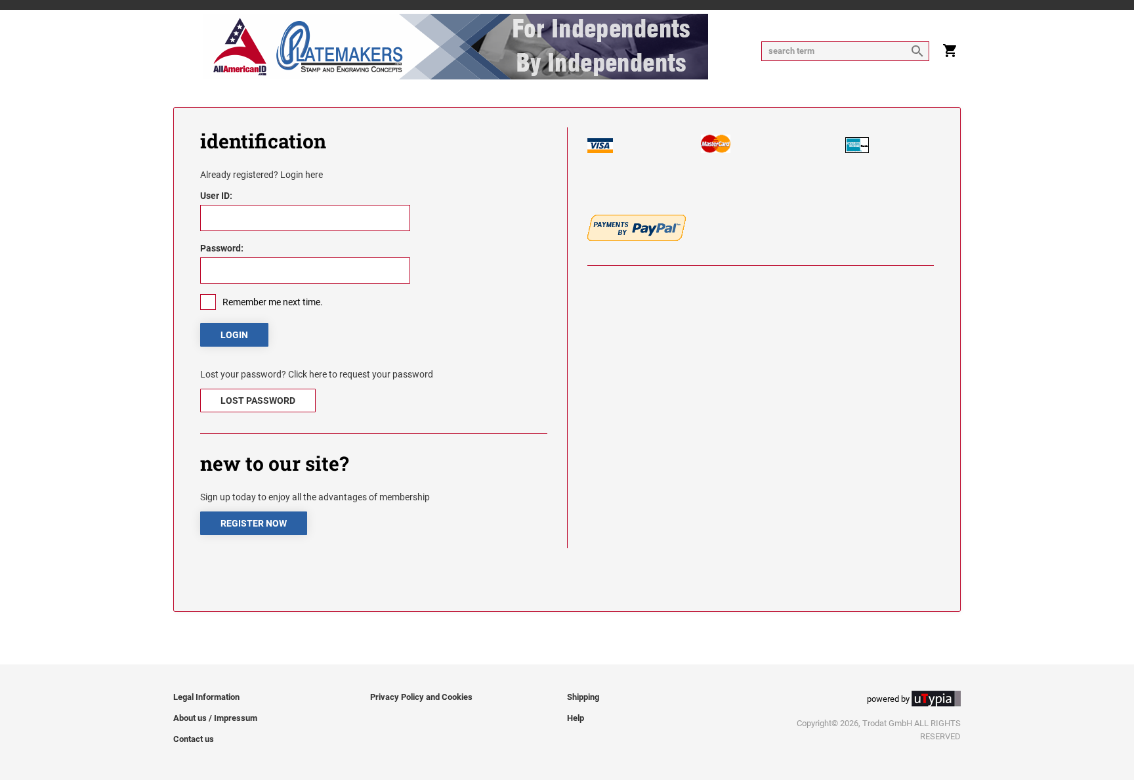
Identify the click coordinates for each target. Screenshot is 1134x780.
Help (575, 718)
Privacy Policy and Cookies (421, 697)
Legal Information (206, 697)
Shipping (583, 697)
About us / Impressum (215, 718)
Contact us (193, 739)
